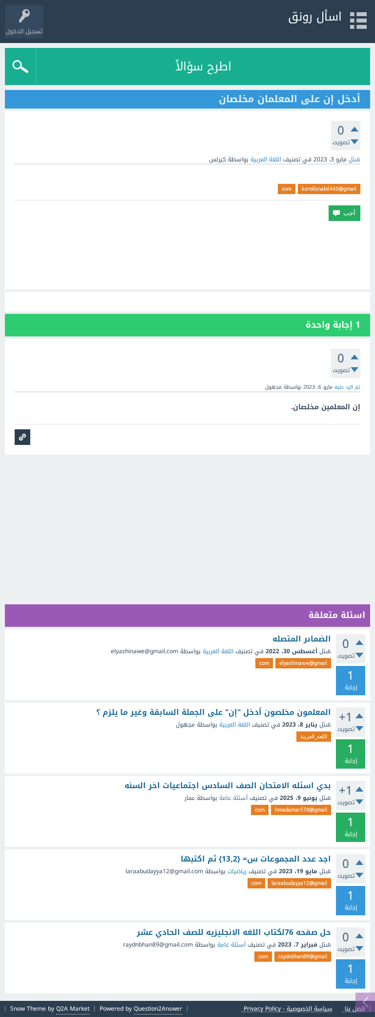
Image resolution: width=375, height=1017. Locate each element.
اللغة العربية (265, 159)
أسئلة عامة (233, 798)
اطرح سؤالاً (203, 66)
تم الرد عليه (347, 387)
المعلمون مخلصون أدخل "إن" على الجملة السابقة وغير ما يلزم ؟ (213, 712)
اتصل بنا (355, 1009)
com (287, 189)
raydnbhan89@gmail (302, 956)
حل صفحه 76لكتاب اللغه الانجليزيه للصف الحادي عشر (234, 932)
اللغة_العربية (313, 736)
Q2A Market (72, 1008)
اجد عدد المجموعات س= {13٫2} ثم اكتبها (256, 859)
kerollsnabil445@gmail (329, 189)
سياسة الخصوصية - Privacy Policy (288, 1009)
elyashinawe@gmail (303, 663)
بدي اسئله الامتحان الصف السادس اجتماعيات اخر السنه (228, 785)
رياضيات (237, 871)
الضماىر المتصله (301, 639)
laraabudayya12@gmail (299, 883)
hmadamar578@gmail (301, 810)
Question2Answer (158, 1008)
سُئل (354, 159)
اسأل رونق (315, 16)
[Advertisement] (187, 255)
